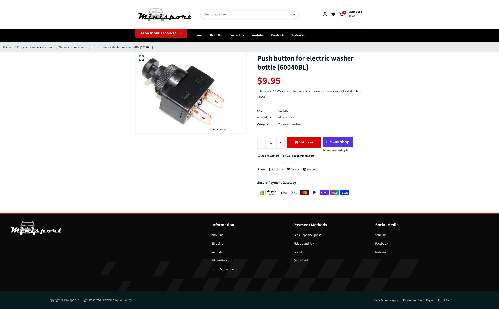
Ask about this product (300, 156)
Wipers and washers (71, 47)
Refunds (216, 252)
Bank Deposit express (307, 235)
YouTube (257, 35)
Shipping (217, 243)
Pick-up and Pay (303, 243)
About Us (215, 35)
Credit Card (300, 260)
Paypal (297, 252)
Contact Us (236, 35)
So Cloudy (125, 300)
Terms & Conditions (224, 269)
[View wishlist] (333, 14)
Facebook (277, 35)
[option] (191, 93)
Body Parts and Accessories (34, 47)
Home (197, 35)
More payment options (338, 150)
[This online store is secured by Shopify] (268, 192)
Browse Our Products (161, 33)
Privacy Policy (220, 260)
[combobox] (249, 14)
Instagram (299, 35)
